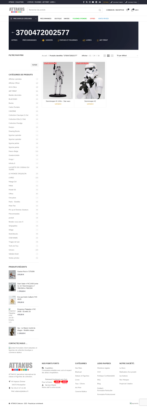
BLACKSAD (13, 99)
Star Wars (78, 368)
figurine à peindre (15, 135)
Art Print (78, 387)
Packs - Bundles (14, 202)
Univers (11, 250)
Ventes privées (14, 258)
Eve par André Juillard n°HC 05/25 (27, 298)
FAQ (98, 380)
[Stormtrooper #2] (90, 80)
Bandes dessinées (15, 95)
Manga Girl (13, 182)
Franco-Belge (13, 151)
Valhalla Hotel (14, 254)
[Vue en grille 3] (108, 55)
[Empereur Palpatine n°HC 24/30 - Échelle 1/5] (12, 315)
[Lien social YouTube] (93, 2)
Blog (99, 384)
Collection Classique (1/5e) (18, 115)
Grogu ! (11, 159)
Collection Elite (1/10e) (17, 119)
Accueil (44, 56)
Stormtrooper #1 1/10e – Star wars (58, 101)
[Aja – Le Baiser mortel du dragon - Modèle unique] (12, 331)
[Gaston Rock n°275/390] (12, 274)
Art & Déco (13, 87)
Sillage (11, 230)
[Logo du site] (17, 10)
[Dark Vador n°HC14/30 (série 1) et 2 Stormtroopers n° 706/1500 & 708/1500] (12, 287)
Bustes (11, 103)
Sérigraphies (13, 226)
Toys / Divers (80, 384)
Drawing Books (14, 131)
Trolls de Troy (13, 246)
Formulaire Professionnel (106, 394)
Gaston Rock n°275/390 (25, 271)
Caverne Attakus (81, 391)
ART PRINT (13, 91)
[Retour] (13, 32)
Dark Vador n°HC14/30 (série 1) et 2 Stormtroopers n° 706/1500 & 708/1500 (27, 286)
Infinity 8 (12, 163)
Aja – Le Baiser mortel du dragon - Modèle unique (26, 329)
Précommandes (14, 214)
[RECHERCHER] (99, 10)
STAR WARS (13, 238)
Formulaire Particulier (104, 390)
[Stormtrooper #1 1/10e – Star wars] (58, 80)
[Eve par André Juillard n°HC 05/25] (12, 300)
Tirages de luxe (14, 242)
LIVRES (11, 178)
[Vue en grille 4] (112, 55)
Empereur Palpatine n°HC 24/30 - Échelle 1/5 (26, 310)
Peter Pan (12, 206)
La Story (122, 368)
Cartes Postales (14, 107)
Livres (77, 380)
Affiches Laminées (15, 79)
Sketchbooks (13, 234)
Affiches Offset (14, 83)
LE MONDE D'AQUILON (17, 174)
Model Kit (12, 190)
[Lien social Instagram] (89, 2)
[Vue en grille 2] (105, 55)
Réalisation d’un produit (127, 372)
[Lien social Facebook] (83, 2)
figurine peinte (14, 143)
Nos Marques (124, 380)
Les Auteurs (123, 376)
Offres (11, 194)
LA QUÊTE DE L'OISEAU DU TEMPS (19, 169)
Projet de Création (126, 384)
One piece (12, 198)
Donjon (11, 127)
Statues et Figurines (82, 376)
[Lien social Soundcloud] (99, 2)
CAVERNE (12, 111)
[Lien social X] (86, 2)
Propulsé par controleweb (35, 403)
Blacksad (78, 372)
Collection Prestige (15, 123)
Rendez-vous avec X (16, 222)
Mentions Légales (103, 368)
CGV (99, 372)
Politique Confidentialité (106, 376)
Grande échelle (14, 155)
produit (11, 218)
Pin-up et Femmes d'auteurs (18, 210)
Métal (11, 186)
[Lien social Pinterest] (96, 2)
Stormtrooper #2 (90, 101)
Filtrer (34, 65)
